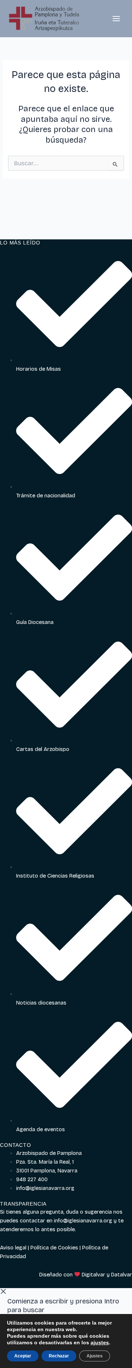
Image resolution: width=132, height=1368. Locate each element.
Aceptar (22, 1356)
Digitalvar (93, 1274)
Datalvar (121, 1274)
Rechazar (59, 1356)
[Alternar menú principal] (116, 18)
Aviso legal (13, 1247)
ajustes (100, 1342)
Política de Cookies (54, 1247)
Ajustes (95, 1356)
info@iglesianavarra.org (83, 1220)
